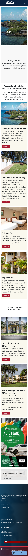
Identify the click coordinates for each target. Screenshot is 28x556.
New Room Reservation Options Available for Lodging (12, 474)
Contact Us (3, 509)
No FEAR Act (13, 549)
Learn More (6, 146)
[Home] (10, 3)
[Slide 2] (14, 465)
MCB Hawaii (3, 531)
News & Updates (4, 506)
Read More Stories (6, 478)
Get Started (6, 246)
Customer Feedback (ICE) (6, 535)
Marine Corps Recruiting (6, 519)
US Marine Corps (4, 518)
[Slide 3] (16, 465)
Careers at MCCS (4, 504)
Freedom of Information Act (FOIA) (17, 550)
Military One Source (5, 520)
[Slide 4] (18, 465)
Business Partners (5, 507)
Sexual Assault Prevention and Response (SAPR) (11, 522)
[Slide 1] (11, 465)
